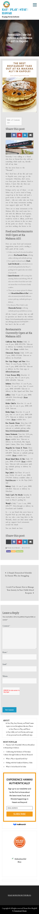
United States (19, 551)
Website (5, 676)
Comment (6, 626)
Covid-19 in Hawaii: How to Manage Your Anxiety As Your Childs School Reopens (20, 590)
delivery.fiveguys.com (12, 371)
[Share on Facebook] (14, 135)
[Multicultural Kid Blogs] (19, 865)
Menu (16, 349)
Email (4, 664)
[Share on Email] (30, 135)
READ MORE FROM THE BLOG (19, 895)
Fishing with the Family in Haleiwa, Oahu (19, 762)
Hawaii (8, 551)
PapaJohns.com (11, 480)
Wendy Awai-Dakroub (13, 548)
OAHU (13, 551)
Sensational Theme (20, 911)
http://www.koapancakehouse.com (17, 431)
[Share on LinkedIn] (25, 135)
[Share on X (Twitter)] (8, 135)
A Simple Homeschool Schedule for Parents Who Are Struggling (18, 574)
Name (4, 652)
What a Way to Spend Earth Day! (16, 759)
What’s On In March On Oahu (16, 766)
